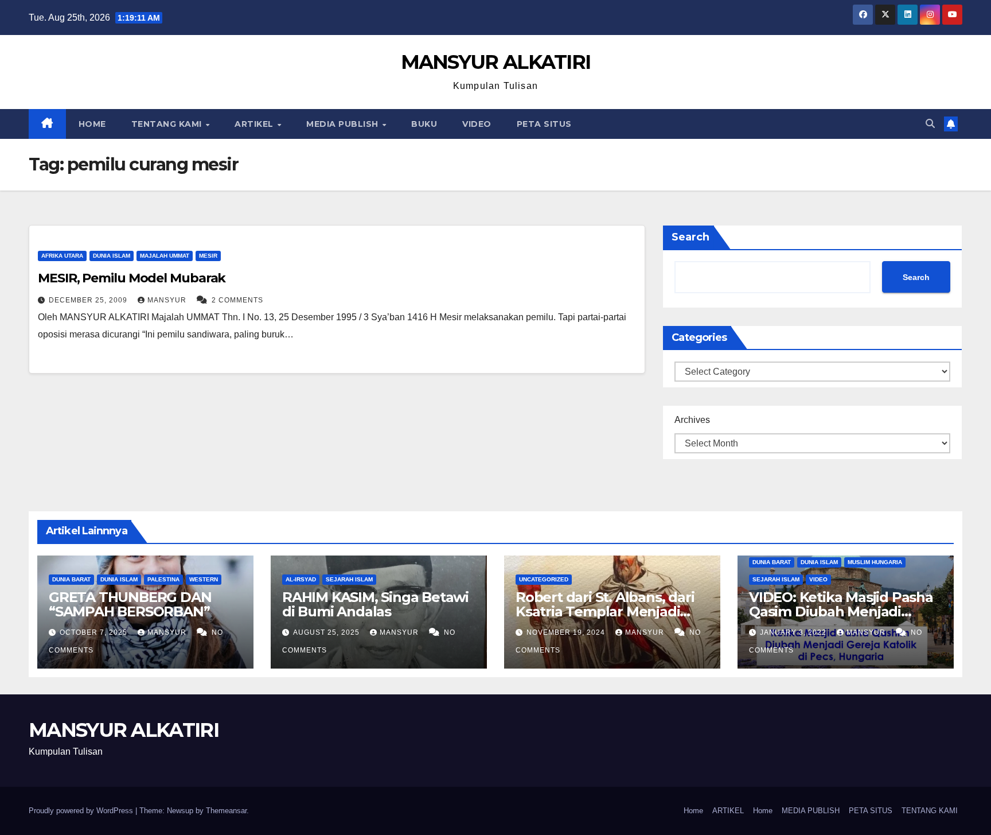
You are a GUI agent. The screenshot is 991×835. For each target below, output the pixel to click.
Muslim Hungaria (875, 562)
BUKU (424, 124)
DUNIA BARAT (71, 579)
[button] (930, 124)
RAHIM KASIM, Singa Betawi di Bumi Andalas (375, 604)
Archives (692, 420)
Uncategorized (543, 579)
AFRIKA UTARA (62, 256)
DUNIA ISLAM (111, 256)
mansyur (168, 300)
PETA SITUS (544, 124)
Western (203, 579)
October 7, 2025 (95, 632)
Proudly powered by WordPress (82, 810)
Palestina (163, 579)
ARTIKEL (255, 124)
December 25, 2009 (89, 300)
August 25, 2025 (327, 632)
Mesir (208, 256)
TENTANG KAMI (168, 124)
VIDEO (476, 124)
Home (693, 810)
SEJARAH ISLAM (349, 579)
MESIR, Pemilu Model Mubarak (131, 278)
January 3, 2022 (794, 632)
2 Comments (237, 300)
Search (690, 237)
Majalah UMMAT (164, 256)
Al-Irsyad (301, 579)
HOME (92, 124)
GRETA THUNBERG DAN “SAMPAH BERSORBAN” (130, 604)
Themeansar (226, 810)
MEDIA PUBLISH (343, 124)
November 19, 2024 (566, 632)
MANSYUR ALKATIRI (496, 62)
